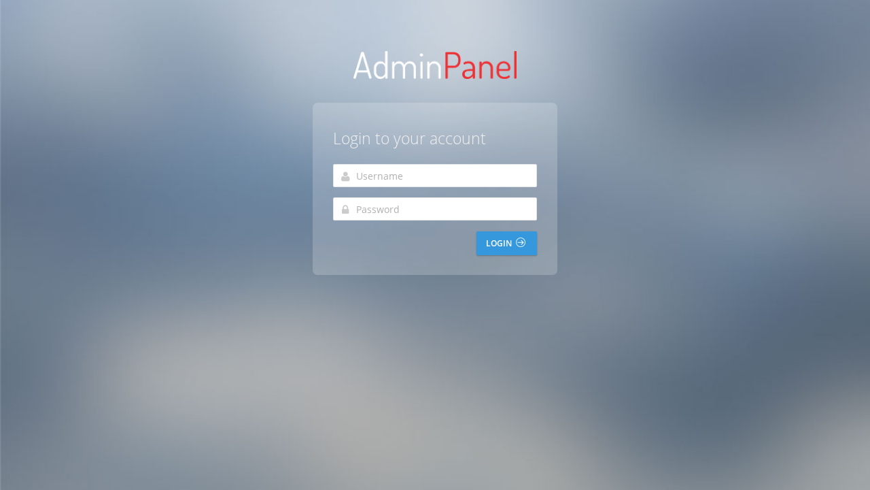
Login (500, 243)
